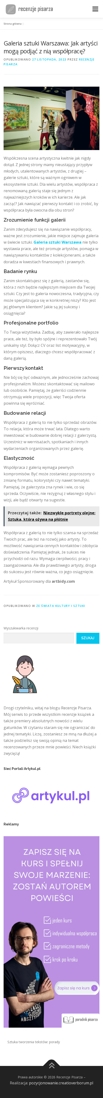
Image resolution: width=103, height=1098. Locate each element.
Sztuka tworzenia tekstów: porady (33, 1042)
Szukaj (87, 638)
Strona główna (13, 23)
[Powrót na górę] (51, 1065)
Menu (95, 9)
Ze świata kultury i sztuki (60, 606)
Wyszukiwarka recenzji (21, 628)
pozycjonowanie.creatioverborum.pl (61, 1083)
